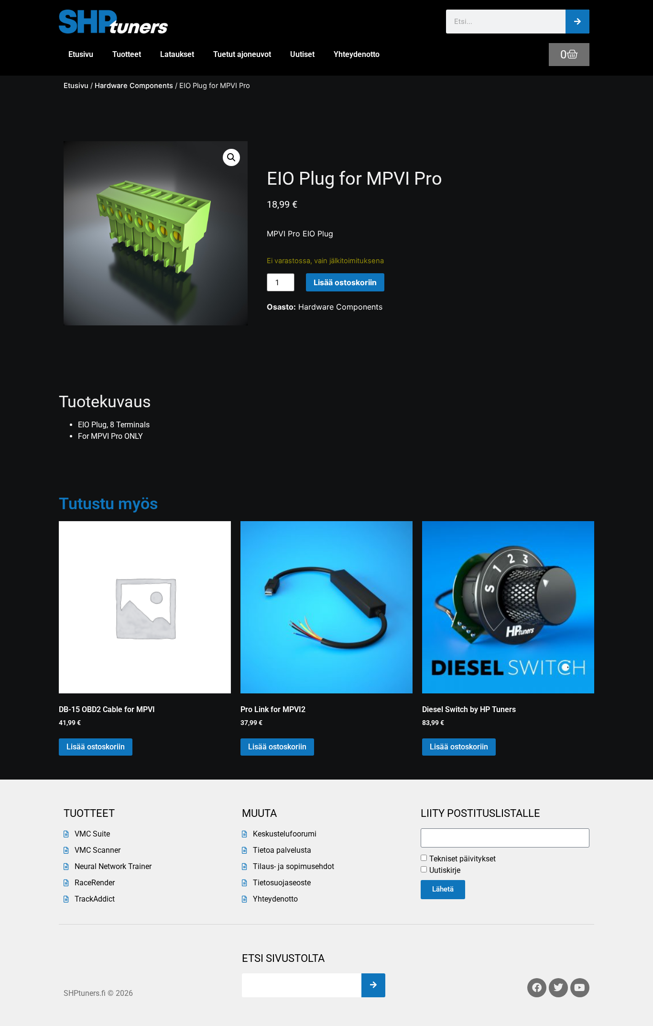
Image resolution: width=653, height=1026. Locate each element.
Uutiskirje (444, 870)
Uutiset (302, 54)
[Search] (577, 21)
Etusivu (80, 54)
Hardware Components (134, 85)
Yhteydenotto (357, 54)
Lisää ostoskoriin (345, 282)
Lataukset (177, 54)
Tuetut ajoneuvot (242, 54)
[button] (231, 157)
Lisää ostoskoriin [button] (95, 746)
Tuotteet (126, 54)
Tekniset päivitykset (462, 858)
